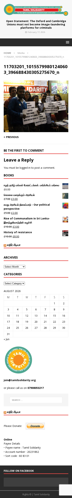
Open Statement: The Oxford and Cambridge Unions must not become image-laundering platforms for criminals (36, 24)
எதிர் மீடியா (13, 245)
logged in (25, 167)
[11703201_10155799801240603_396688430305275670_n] (36, 130)
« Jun (6, 339)
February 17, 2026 (36, 32)
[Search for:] (36, 400)
